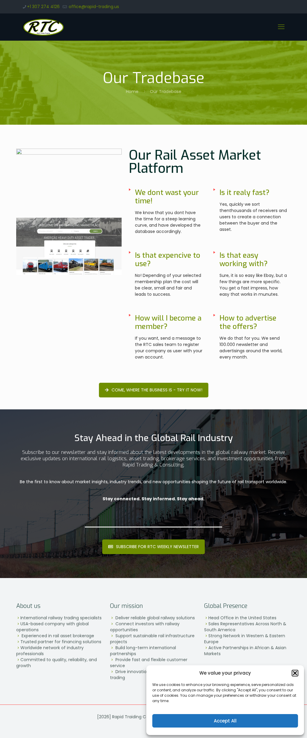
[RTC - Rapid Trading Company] (43, 26)
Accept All (225, 721)
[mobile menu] (281, 27)
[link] (69, 177)
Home (132, 91)
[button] (295, 673)
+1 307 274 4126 (43, 7)
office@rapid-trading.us (93, 7)
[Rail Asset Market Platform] (69, 177)
